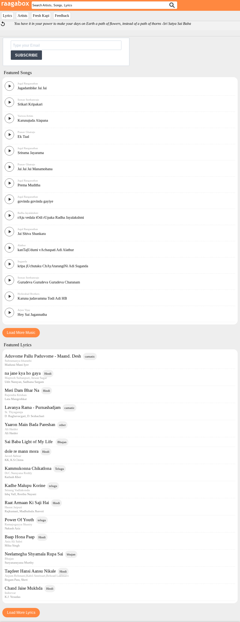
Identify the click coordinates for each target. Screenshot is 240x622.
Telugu (59, 469)
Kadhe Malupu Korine (25, 485)
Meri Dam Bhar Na (22, 390)
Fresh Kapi (41, 16)
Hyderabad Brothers (28, 293)
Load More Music (21, 333)
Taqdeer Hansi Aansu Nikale (30, 571)
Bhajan (62, 442)
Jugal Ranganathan (28, 83)
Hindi (48, 373)
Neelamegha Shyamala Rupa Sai (34, 553)
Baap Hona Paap (20, 536)
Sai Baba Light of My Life (29, 441)
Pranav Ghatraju (26, 132)
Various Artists (25, 115)
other (62, 425)
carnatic (90, 356)
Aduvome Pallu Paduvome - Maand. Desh (43, 356)
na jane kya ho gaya (23, 373)
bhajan (71, 554)
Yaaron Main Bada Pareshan (30, 424)
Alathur (22, 245)
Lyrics (7, 16)
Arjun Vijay (24, 310)
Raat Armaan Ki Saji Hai (27, 502)
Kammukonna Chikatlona (28, 468)
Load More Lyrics (21, 612)
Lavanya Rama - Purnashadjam (33, 407)
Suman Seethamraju (28, 99)
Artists (22, 16)
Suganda (22, 261)
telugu (53, 486)
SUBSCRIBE (26, 55)
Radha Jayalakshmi (28, 212)
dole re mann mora (21, 451)
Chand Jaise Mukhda (23, 588)
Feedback (62, 16)
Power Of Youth (19, 519)
